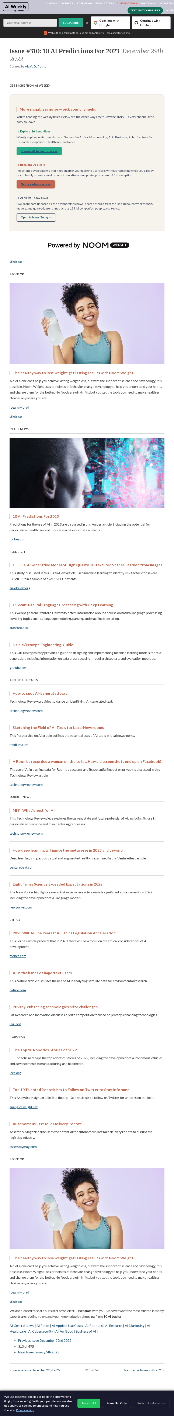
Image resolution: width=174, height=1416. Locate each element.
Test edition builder (145, 10)
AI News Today (127, 3)
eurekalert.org (20, 588)
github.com (18, 667)
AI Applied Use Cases (67, 1325)
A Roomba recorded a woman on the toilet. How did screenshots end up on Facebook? (87, 761)
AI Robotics (94, 1325)
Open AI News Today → (36, 217)
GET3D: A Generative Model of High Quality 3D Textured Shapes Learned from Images (87, 565)
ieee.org (15, 1073)
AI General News (22, 1325)
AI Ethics (42, 1325)
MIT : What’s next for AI (34, 810)
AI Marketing (135, 1325)
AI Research (113, 1325)
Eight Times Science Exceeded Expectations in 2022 (58, 884)
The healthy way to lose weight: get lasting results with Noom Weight (73, 373)
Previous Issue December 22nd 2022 (44, 1340)
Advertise (166, 3)
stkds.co (16, 261)
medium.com (19, 744)
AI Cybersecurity (40, 1331)
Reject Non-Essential (151, 1403)
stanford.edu (19, 628)
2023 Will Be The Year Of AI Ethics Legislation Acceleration (64, 933)
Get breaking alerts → (36, 184)
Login (170, 10)
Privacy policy (25, 1410)
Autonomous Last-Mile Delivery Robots (47, 1124)
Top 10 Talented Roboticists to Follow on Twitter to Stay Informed (71, 1089)
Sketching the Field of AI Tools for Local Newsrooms (58, 727)
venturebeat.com (22, 867)
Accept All (89, 1403)
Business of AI (86, 1331)
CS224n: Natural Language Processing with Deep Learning (63, 605)
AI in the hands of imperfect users (42, 973)
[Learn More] (19, 407)
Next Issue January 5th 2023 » (144, 1370)
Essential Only (117, 1403)
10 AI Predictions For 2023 (36, 516)
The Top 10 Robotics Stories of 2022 (45, 1050)
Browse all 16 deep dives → (39, 151)
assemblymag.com (23, 1147)
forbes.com (18, 539)
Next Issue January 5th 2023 (38, 1352)
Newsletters (104, 3)
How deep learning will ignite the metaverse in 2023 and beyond (68, 850)
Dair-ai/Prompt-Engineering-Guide (43, 645)
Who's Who (148, 3)
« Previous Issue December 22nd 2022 (35, 1370)
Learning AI (84, 3)
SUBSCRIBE (71, 22)
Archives (66, 3)
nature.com (18, 990)
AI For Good (64, 1331)
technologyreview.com (26, 711)
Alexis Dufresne (35, 66)
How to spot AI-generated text (40, 693)
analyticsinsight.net (24, 1107)
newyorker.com (21, 907)
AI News (51, 3)
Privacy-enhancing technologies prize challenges (55, 1007)
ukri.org (15, 1024)
